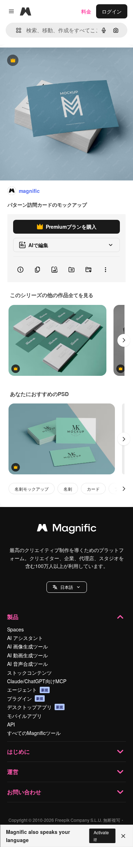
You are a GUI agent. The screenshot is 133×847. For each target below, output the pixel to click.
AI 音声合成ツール (27, 663)
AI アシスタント (25, 637)
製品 (12, 617)
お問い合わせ (24, 792)
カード (93, 489)
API (11, 724)
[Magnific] (66, 529)
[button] (66, 587)
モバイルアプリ (24, 715)
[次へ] (123, 340)
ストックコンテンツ (29, 672)
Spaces (15, 629)
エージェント (27, 689)
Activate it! (101, 835)
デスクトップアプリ (35, 707)
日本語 (66, 587)
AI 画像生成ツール (27, 646)
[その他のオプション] (105, 269)
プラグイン (25, 698)
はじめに (18, 751)
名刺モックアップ (32, 489)
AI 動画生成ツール (27, 655)
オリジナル (48, 61)
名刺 (67, 489)
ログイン (112, 11)
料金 (86, 11)
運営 (12, 772)
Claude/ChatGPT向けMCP (36, 681)
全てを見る (80, 295)
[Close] (123, 836)
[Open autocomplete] (16, 30)
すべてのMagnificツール (34, 732)
